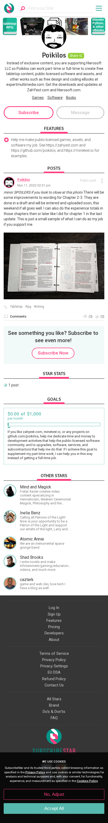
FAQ (54, 717)
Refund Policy (54, 679)
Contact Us (54, 685)
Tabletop (16, 306)
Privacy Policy (54, 659)
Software (55, 97)
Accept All (54, 808)
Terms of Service (54, 653)
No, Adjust (54, 794)
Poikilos (23, 180)
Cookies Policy (87, 781)
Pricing (54, 626)
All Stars (54, 699)
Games (38, 97)
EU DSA (54, 672)
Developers (54, 633)
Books (71, 97)
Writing (39, 306)
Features (54, 620)
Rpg (28, 306)
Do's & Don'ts (54, 711)
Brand (54, 705)
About (54, 639)
